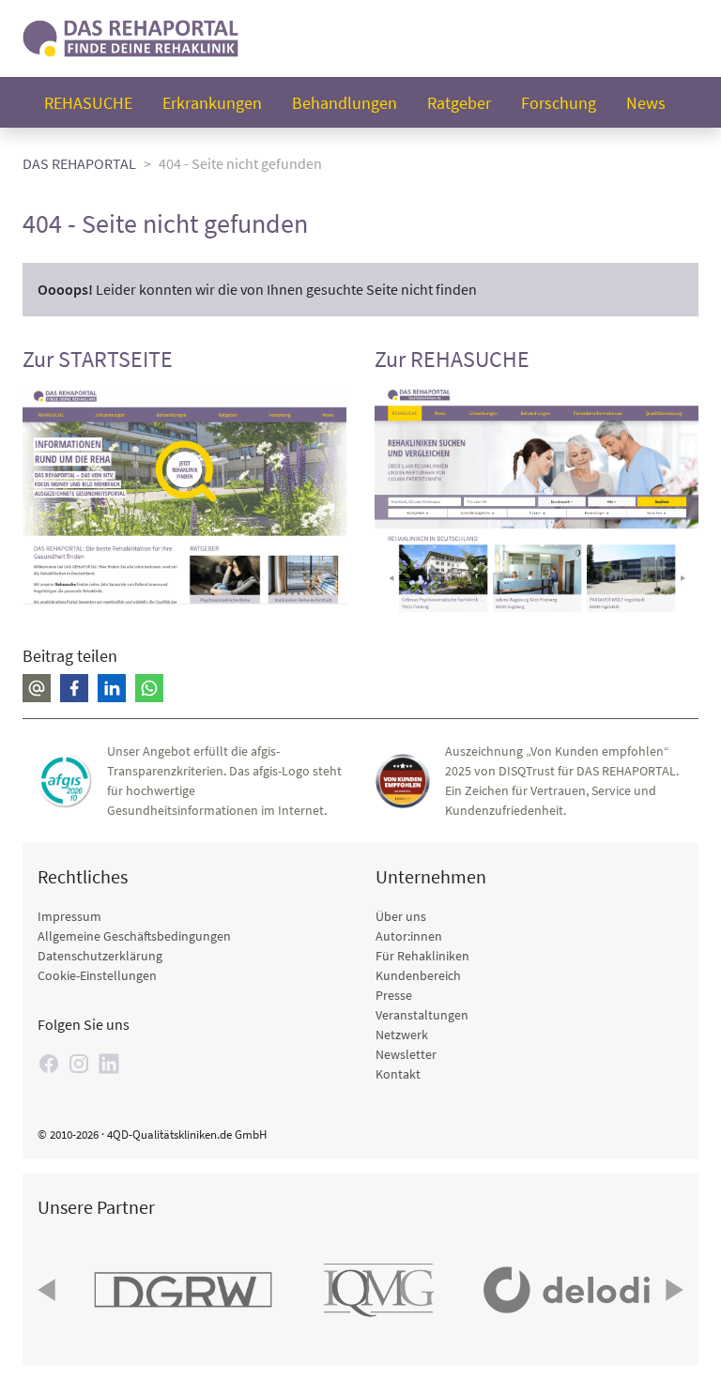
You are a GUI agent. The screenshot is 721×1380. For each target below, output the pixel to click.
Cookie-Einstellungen (97, 975)
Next (672, 1290)
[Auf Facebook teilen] (74, 688)
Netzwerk (402, 1034)
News (646, 103)
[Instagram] (79, 1063)
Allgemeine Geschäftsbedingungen (134, 936)
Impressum (69, 916)
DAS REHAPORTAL (79, 163)
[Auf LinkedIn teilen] (112, 688)
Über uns (401, 916)
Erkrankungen (212, 103)
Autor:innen (409, 936)
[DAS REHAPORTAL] (130, 36)
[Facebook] (49, 1063)
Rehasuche (88, 103)
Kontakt (398, 1074)
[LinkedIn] (109, 1063)
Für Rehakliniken (422, 955)
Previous (49, 1290)
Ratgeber (459, 103)
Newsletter (406, 1054)
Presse (394, 995)
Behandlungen (344, 103)
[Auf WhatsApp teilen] (149, 688)
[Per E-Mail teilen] (37, 688)
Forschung (558, 103)
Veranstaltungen (422, 1014)
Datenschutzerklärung (100, 955)
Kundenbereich (418, 975)
